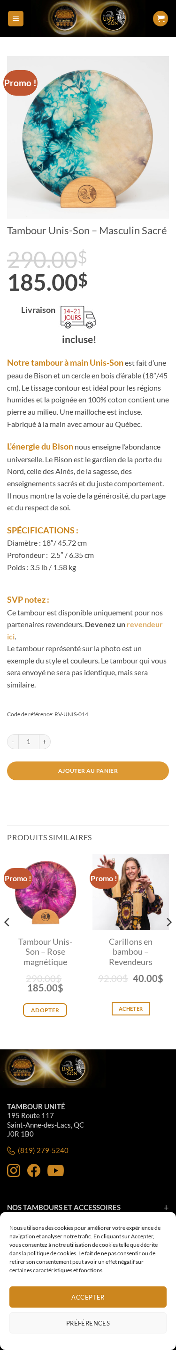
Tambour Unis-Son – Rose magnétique (45, 952)
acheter (131, 1009)
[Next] (168, 941)
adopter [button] (45, 1010)
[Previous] (7, 941)
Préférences (88, 1323)
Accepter (87, 1297)
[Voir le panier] (160, 18)
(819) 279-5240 (43, 1150)
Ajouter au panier (88, 770)
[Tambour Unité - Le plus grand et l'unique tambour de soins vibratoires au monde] (88, 18)
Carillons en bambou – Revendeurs (131, 952)
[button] (15, 18)
